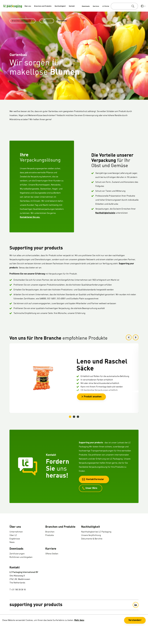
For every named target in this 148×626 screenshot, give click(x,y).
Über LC (13, 535)
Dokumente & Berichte (91, 539)
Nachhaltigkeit (60, 6)
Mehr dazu (79, 620)
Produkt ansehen (93, 397)
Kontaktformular (95, 479)
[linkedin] (135, 604)
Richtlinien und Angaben (20, 557)
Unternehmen (16, 532)
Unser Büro (91, 488)
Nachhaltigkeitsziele (105, 213)
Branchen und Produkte (42, 6)
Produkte (49, 535)
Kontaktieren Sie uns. (30, 217)
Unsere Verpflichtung (91, 535)
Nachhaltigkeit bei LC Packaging (96, 532)
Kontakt (72, 6)
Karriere (96, 6)
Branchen (46, 21)
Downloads (86, 6)
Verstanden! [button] (134, 620)
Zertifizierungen (17, 554)
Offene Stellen (51, 554)
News (12, 542)
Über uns (28, 6)
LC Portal (105, 6)
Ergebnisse (14, 539)
